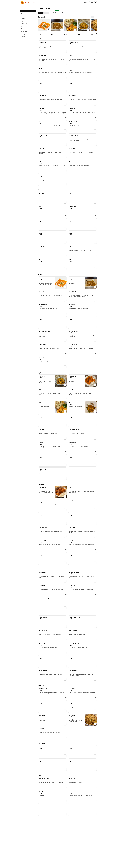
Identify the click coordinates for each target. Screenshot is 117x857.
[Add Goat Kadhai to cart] (65, 563)
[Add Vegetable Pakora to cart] (65, 91)
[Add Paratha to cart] (95, 202)
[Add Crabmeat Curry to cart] (95, 594)
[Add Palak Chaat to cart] (65, 157)
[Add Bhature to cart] (95, 242)
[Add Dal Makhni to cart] (95, 425)
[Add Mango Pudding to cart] (65, 800)
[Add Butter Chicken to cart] (48, 29)
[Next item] (95, 17)
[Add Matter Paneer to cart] (75, 29)
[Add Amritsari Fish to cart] (95, 157)
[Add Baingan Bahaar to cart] (65, 478)
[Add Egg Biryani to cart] (65, 737)
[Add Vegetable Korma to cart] (95, 465)
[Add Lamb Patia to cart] (95, 549)
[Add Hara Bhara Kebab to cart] (95, 130)
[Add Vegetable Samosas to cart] (95, 51)
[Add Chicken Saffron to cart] (65, 300)
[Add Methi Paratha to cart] (95, 268)
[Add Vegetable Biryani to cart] (65, 697)
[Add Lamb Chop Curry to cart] (65, 509)
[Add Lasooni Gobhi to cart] (65, 104)
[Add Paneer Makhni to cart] (95, 385)
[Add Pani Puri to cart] (95, 64)
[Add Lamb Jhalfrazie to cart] (95, 536)
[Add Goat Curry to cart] (95, 523)
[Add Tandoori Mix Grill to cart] (65, 626)
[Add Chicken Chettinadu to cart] (65, 313)
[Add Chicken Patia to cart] (65, 327)
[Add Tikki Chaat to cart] (65, 170)
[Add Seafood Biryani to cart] (95, 711)
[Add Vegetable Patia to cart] (95, 451)
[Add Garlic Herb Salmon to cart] (65, 639)
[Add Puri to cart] (65, 229)
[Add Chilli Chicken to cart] (65, 184)
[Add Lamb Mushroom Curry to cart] (65, 523)
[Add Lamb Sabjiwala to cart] (65, 549)
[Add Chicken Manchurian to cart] (95, 144)
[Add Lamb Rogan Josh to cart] (65, 536)
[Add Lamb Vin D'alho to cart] (65, 496)
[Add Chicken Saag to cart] (95, 313)
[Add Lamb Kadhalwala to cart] (95, 563)
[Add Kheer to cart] (95, 800)
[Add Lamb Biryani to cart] (95, 697)
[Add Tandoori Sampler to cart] (95, 91)
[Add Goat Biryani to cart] (65, 724)
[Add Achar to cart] (65, 755)
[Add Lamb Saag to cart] (95, 496)
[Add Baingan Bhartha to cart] (65, 425)
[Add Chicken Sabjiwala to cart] (95, 353)
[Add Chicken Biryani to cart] (95, 724)
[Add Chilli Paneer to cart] (65, 130)
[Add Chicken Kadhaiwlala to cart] (65, 366)
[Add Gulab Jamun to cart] (95, 787)
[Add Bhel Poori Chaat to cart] (95, 104)
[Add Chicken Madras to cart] (95, 300)
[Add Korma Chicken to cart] (65, 353)
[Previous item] (92, 17)
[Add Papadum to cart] (95, 755)
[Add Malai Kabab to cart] (65, 666)
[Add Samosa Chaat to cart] (65, 64)
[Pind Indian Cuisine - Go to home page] (27, 2)
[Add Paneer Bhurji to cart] (65, 438)
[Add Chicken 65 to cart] (95, 170)
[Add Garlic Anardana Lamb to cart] (65, 652)
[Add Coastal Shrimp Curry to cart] (95, 581)
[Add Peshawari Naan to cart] (95, 215)
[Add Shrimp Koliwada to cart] (65, 144)
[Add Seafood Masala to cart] (65, 581)
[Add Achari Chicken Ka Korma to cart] (65, 340)
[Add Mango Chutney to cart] (95, 769)
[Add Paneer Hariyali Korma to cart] (95, 438)
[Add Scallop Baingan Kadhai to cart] (65, 607)
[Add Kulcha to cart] (95, 255)
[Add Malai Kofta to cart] (65, 398)
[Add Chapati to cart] (65, 242)
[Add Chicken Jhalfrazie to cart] (95, 340)
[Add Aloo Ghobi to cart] (95, 398)
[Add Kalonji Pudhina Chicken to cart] (95, 327)
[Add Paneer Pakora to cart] (95, 117)
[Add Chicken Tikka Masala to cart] (61, 29)
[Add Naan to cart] (65, 268)
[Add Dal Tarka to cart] (65, 465)
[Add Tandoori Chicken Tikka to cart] (95, 626)
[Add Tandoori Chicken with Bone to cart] (95, 652)
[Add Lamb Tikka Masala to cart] (95, 509)
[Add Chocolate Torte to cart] (95, 814)
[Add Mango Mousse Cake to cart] (65, 787)
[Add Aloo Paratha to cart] (65, 255)
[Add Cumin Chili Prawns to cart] (65, 679)
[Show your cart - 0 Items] (95, 2)
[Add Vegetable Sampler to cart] (65, 51)
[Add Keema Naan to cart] (95, 229)
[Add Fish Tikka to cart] (95, 666)
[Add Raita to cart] (65, 769)
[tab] (40, 13)
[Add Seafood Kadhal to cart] (65, 594)
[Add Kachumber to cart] (95, 77)
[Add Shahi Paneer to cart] (88, 29)
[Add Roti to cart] (65, 215)
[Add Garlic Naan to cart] (65, 202)
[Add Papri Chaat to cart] (65, 117)
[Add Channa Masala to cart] (95, 411)
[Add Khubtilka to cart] (65, 451)
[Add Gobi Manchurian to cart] (65, 77)
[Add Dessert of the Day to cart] (65, 814)
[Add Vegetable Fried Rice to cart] (65, 711)
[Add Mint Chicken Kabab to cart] (95, 639)
